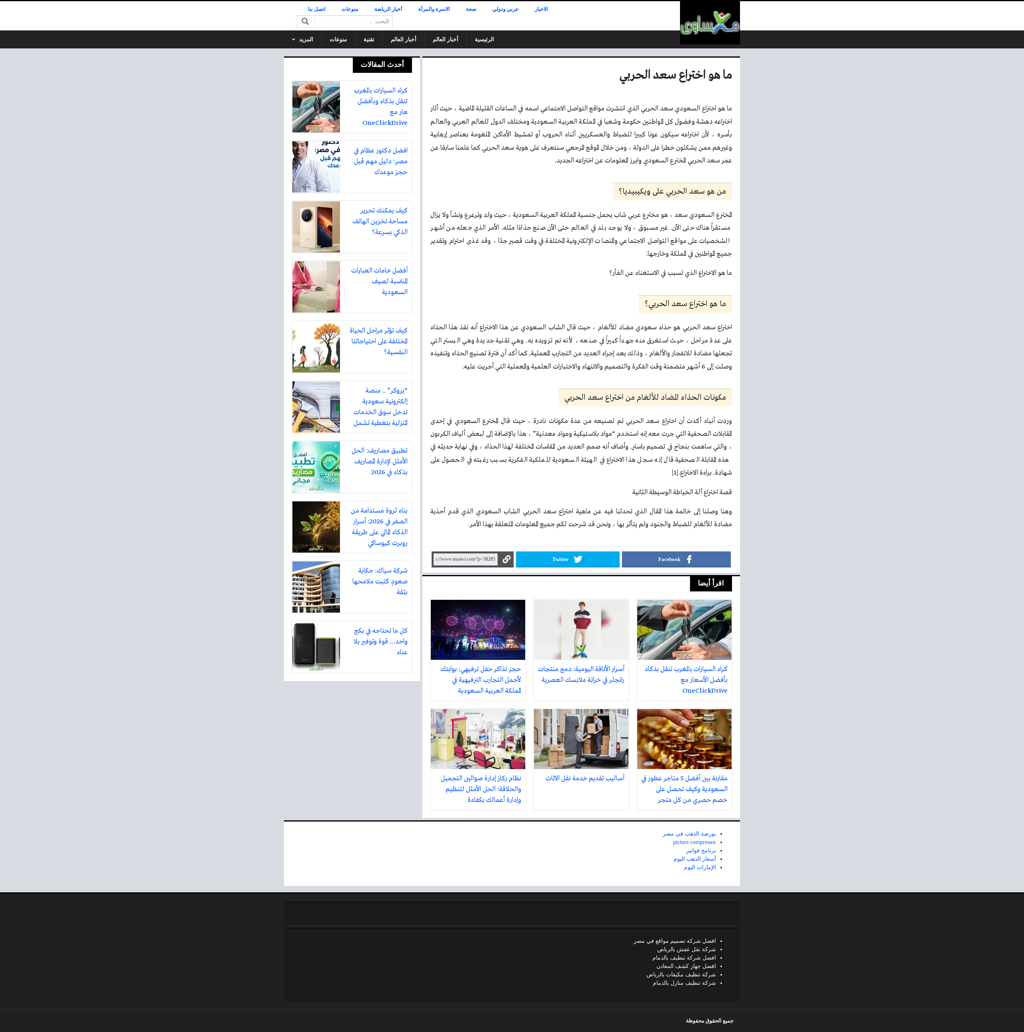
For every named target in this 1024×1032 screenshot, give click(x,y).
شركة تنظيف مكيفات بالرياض (681, 975)
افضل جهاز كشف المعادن (686, 966)
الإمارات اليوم (700, 867)
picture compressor (694, 842)
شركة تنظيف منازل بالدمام (684, 983)
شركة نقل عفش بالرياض (686, 949)
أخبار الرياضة (388, 9)
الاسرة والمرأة (434, 9)
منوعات (350, 9)
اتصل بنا (317, 9)
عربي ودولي (505, 9)
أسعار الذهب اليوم (695, 859)
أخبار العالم (445, 39)
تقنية (369, 39)
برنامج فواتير (701, 851)
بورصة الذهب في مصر (689, 834)
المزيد (306, 39)
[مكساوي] (710, 22)
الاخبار (541, 9)
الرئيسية (484, 39)
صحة (471, 9)
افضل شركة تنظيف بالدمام (684, 958)
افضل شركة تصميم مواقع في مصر (675, 941)
